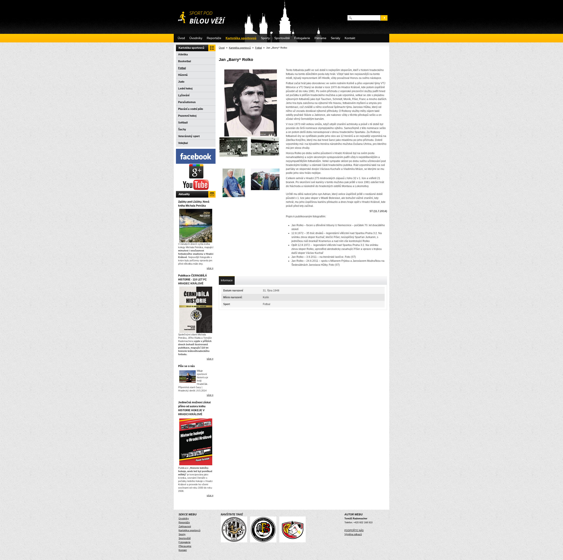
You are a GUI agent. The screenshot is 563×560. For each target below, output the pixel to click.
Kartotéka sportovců (241, 38)
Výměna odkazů (353, 534)
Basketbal (184, 61)
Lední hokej (185, 88)
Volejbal (183, 143)
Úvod (181, 38)
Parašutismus (187, 102)
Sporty (265, 38)
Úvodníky (195, 38)
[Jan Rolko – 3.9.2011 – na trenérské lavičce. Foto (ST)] (234, 183)
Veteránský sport (189, 136)
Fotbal (182, 68)
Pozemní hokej (187, 115)
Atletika (183, 54)
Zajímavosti (185, 526)
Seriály (335, 38)
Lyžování (183, 95)
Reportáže (214, 38)
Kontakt (350, 38)
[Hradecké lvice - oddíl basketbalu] (293, 541)
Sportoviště (282, 38)
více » (210, 268)
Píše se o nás (186, 366)
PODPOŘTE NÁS (354, 530)
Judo (181, 81)
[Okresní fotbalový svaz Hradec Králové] (264, 541)
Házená (183, 74)
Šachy (182, 129)
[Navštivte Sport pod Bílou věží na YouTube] (196, 190)
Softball (183, 122)
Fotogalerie (302, 38)
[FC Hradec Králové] (235, 541)
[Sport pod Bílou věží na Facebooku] (196, 162)
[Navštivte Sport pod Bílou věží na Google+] (196, 177)
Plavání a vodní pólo (190, 109)
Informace (227, 280)
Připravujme (185, 546)
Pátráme (320, 38)
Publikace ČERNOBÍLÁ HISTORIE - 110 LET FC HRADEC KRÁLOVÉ (192, 279)
